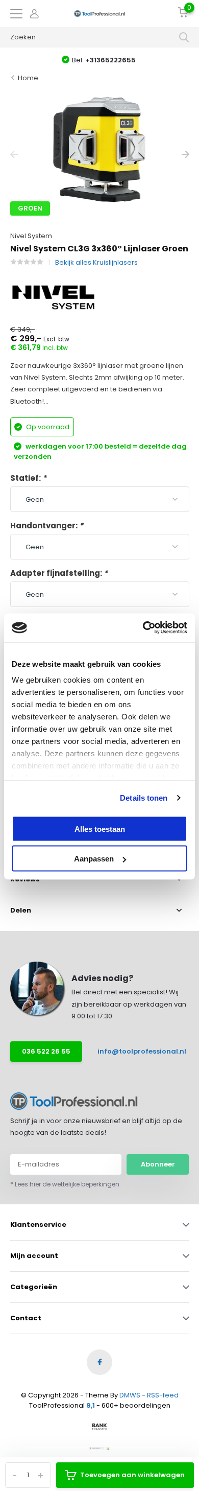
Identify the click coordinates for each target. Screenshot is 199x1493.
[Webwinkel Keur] (99, 1448)
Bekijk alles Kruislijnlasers (96, 262)
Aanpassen (94, 858)
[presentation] (14, 154)
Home (28, 78)
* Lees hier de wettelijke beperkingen (64, 1184)
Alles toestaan (99, 828)
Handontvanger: (46, 525)
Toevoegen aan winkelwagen (132, 1475)
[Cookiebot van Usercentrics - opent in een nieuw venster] (143, 628)
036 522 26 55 (46, 1051)
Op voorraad (46, 427)
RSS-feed (163, 1395)
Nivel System (31, 236)
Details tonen (143, 798)
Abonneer (158, 1164)
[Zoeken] (184, 37)
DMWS (129, 1395)
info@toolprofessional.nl (134, 1051)
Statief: (28, 478)
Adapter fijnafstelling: (59, 573)
